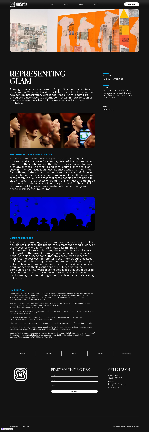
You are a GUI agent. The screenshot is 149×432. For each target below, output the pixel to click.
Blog (95, 4)
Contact (131, 4)
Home (51, 4)
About (81, 4)
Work (66, 4)
